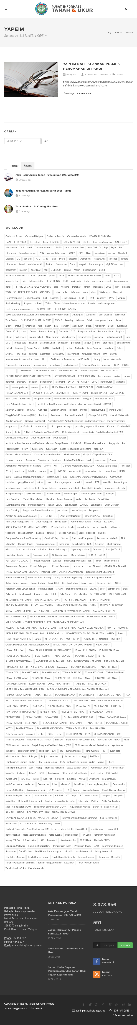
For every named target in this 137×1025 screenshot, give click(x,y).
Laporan (10, 259)
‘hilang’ (32, 773)
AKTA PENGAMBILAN (71, 572)
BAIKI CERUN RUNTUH (95, 639)
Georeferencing (14, 298)
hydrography (104, 376)
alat (56, 287)
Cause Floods (87, 583)
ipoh (86, 281)
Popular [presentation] (14, 166)
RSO (64, 477)
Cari (46, 141)
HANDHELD (94, 248)
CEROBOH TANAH (42, 678)
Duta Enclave (25, 851)
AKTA (102, 555)
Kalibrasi (54, 298)
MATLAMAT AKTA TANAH (101, 617)
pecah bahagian (25, 533)
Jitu (45, 270)
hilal (56, 326)
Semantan (11, 851)
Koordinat (35, 270)
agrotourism (118, 745)
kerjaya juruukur (117, 443)
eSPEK (110, 634)
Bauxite (50, 499)
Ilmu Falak (21, 354)
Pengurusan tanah (62, 846)
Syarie (62, 259)
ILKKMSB (76, 443)
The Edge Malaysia (15, 857)
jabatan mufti (123, 343)
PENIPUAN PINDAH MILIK (80, 740)
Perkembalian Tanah (80, 522)
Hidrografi (11, 253)
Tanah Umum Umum (38, 857)
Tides (48, 303)
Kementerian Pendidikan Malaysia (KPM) (102, 432)
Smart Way (103, 499)
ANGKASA (84, 359)
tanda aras (64, 544)
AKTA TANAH (41, 611)
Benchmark (56, 415)
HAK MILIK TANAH (16, 684)
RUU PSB (25, 779)
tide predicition (36, 281)
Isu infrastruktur (14, 784)
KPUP (82, 298)
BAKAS (31, 410)
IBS (61, 751)
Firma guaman (92, 751)
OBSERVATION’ (105, 387)
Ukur (88, 253)
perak (8, 287)
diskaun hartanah (90, 790)
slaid (52, 427)
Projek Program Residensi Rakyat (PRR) (51, 745)
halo (40, 326)
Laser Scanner (94, 348)
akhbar (45, 387)
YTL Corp (71, 796)
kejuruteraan (84, 337)
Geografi (117, 292)
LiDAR (93, 589)
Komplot (106, 796)
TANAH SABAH (14, 723)
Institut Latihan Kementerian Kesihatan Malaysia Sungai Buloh (37, 443)
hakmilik (107, 482)
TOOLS (58, 320)
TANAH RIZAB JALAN (17, 678)
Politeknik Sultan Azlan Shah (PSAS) (41, 432)
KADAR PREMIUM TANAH (50, 661)
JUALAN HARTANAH (109, 740)
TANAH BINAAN (50, 673)
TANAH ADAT (83, 706)
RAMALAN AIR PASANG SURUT (84, 276)
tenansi (50, 533)
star (117, 287)
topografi (10, 533)
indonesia (98, 287)
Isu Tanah (90, 499)
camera (42, 471)
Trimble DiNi (115, 410)
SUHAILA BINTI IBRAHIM (96, 74)
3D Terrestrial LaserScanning (97, 242)
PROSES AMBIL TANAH (73, 712)
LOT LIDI (115, 639)
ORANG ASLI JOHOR (17, 667)
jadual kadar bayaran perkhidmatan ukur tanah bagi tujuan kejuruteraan (67, 971)
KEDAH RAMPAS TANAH (19, 600)
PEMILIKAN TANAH (110, 650)
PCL (37, 259)
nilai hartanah (12, 757)
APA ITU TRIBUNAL (117, 628)
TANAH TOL (12, 673)
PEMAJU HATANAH (99, 600)
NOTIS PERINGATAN (75, 600)
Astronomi (85, 259)
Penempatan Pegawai (16, 566)
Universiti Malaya (91, 354)
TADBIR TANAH (14, 717)
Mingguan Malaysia (15, 846)
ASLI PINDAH (80, 701)
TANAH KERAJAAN (65, 695)
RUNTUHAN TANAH (42, 605)
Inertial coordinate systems (102, 303)
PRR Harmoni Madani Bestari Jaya (92, 745)
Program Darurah (14, 460)
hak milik (68, 851)
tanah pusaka (96, 773)
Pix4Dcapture (53, 494)
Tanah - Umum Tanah (88, 863)
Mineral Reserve (36, 505)
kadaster (72, 259)
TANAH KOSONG (94, 673)
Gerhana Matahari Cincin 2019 (78, 466)
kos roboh (52, 840)
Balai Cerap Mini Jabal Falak (78, 561)
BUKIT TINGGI (99, 393)
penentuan (110, 471)
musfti (9, 326)
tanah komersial (84, 851)
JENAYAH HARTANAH (106, 678)
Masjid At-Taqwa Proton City (97, 455)
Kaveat (97, 522)
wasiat (101, 762)
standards (91, 315)
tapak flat (47, 779)
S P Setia (59, 779)
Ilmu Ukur (108, 516)
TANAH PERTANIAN (85, 650)
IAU (44, 359)
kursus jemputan (63, 482)
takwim (42, 550)
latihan (40, 482)
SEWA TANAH (52, 717)
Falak (53, 259)
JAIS (41, 840)
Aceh (31, 404)
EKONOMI (116, 706)
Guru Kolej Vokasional (17, 438)
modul (78, 482)
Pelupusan (94, 510)
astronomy (58, 354)
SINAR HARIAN (74, 734)
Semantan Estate (43, 796)
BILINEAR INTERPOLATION (20, 276)
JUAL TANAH (93, 566)
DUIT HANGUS (98, 594)
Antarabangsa (96, 264)
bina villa (10, 773)
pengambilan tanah (56, 253)
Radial (17, 432)
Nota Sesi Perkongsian (34, 835)
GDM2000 (116, 477)
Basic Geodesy (13, 303)
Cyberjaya (94, 779)
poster (59, 734)
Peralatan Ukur (105, 332)
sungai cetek (117, 768)
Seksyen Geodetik (15, 410)
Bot (121, 248)
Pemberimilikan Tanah (62, 527)
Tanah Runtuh (38, 583)
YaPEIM (118, 32)
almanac (126, 287)
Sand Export (71, 505)
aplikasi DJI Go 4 (34, 494)
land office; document (91, 494)
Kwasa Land (11, 779)
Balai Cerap (65, 594)
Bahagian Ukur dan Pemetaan (96, 365)
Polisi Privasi (35, 1008)
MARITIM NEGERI (68, 371)
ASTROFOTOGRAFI (64, 376)
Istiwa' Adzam (49, 488)
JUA (128, 695)
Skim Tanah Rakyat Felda (74, 773)
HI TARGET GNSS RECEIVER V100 (32, 287)
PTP (97, 482)
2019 (8, 471)
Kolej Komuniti (97, 410)
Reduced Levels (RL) (75, 415)
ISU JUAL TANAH (82, 678)
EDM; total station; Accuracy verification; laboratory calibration (37, 315)
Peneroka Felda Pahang (39, 578)
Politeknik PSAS (92, 516)
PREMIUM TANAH (114, 661)
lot (100, 471)
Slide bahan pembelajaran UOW (50, 807)
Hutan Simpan (79, 510)
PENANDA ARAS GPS (17, 393)
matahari (76, 287)
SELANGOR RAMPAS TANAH (71, 605)
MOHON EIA (72, 639)
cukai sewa (37, 449)
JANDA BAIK (117, 393)
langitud (120, 332)
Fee (27, 555)
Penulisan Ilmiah (82, 846)
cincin (87, 287)
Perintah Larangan (58, 550)
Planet (98, 561)
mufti (97, 343)
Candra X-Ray (51, 538)
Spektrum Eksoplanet (82, 538)
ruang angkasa (111, 561)
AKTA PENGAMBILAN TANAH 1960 (25, 634)
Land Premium (13, 499)
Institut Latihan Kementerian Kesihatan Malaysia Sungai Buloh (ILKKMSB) (74, 404)
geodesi (42, 276)
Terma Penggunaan (14, 1008)
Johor (54, 784)
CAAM (59, 589)
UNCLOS (61, 471)
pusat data (115, 751)
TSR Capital (112, 773)
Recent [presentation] (28, 166)
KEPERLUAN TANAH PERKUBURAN (25, 689)
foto (128, 337)
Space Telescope (87, 533)
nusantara (45, 354)
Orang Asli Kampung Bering (68, 578)
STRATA (92, 555)
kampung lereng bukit (98, 784)
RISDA (122, 471)
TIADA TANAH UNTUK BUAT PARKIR (72, 645)
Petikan (95, 801)
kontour (43, 415)
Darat (72, 264)
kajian (48, 326)
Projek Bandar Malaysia (113, 790)
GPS (80, 253)
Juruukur (99, 544)
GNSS (72, 253)
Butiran (49, 264)
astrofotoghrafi (114, 337)
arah (111, 320)
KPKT (36, 779)
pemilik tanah (97, 829)
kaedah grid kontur (110, 527)
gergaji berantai (26, 482)
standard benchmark (76, 589)
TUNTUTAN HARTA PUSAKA (21, 712)
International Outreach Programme (79, 818)
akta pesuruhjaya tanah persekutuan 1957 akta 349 (47, 174)
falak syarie (20, 337)
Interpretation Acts (74, 248)
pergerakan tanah (26, 751)
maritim (23, 270)
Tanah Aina (53, 773)
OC (119, 734)
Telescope (125, 466)
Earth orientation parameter (20, 309)
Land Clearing (12, 510)
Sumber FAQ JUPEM (49, 824)
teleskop (113, 259)
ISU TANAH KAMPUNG (47, 600)
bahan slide (11, 824)
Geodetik (123, 253)
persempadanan (19, 387)
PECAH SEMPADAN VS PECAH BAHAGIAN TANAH (57, 617)
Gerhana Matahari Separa (18, 455)
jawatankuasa (121, 281)
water (117, 376)
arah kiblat (108, 343)
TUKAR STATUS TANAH (109, 695)
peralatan (75, 343)
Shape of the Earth (33, 303)
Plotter (83, 410)
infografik (83, 801)
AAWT (47, 466)
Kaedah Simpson (14, 421)
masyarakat (73, 354)
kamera (124, 259)
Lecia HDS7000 (51, 242)
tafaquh (87, 343)
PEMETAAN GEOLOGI (17, 561)
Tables (68, 348)
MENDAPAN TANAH (115, 566)
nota (85, 292)
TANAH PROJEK (43, 695)
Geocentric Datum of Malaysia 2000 (88, 477)
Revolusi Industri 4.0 (107, 538)
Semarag (30, 460)
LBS (67, 790)
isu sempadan (71, 835)
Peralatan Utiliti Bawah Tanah (20, 589)
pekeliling (10, 801)
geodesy (101, 298)
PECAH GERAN (42, 656)
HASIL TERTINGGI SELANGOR (91, 684)
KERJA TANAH (37, 684)
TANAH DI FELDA (71, 673)
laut (51, 471)
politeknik (76, 281)
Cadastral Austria (55, 236)
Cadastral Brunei (14, 236)
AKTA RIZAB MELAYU (42, 667)
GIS (22, 248)
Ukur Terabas (59, 438)
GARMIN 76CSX (71, 242)
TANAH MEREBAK (84, 656)
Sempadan (61, 264)
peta (95, 527)
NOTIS (9, 728)
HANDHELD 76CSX (16, 242)
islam (118, 320)
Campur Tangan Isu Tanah (98, 578)
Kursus (111, 253)
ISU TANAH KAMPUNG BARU (79, 717)
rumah (25, 745)
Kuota (76, 790)
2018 (46, 348)
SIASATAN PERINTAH (104, 611)
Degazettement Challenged (100, 572)
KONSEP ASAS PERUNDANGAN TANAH (27, 527)
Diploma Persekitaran (95, 443)
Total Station (12, 320)
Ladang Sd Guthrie (15, 790)
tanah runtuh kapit (36, 790)
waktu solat (100, 460)
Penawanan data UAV (114, 488)
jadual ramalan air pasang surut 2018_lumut (43, 190)
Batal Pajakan (78, 555)
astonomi (60, 382)
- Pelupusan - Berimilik (109, 857)
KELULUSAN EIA (54, 639)
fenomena (30, 326)
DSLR (8, 343)
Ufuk (54, 594)
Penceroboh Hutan (15, 578)
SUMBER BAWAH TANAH (19, 661)
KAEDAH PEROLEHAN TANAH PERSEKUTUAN (31, 628)
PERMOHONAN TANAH (18, 695)
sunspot (57, 561)
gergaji (67, 270)
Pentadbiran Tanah (104, 399)
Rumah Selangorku (39, 566)
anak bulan (77, 326)
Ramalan (19, 348)
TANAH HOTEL (94, 723)
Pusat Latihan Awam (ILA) (18, 639)
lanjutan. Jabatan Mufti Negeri (29, 477)
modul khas (40, 427)
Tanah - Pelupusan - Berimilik (20, 863)
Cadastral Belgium (34, 236)
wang (39, 768)
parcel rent (62, 510)
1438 (111, 326)
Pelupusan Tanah (42, 399)
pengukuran (106, 382)
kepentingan (120, 482)
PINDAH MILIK (55, 634)
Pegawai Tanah (48, 572)
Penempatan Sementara (18, 365)
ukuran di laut (36, 337)
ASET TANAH (101, 706)
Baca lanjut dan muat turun (78, 93)
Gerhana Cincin (72, 455)
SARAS (9, 354)
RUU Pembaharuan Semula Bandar (77, 762)
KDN (126, 740)
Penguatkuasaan (86, 857)
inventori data (41, 594)
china (57, 292)
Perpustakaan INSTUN (17, 449)
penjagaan (63, 343)
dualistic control (31, 488)
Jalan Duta (79, 784)
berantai (10, 382)
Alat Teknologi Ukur (70, 516)
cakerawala (99, 259)
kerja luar (10, 482)
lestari (28, 796)
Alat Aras (42, 410)
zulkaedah (122, 326)
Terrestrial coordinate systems (69, 303)
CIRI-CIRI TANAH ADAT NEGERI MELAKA (81, 628)
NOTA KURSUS (28, 824)
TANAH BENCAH (62, 656)
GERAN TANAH (34, 717)
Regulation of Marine (79, 807)
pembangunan (13, 488)
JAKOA (84, 505)
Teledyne (108, 348)
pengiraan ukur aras (45, 544)
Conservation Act (44, 248)
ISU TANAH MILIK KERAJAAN (107, 701)
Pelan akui (11, 594)
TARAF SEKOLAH (15, 740)
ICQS (87, 734)
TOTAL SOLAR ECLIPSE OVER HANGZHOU (28, 292)
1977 (112, 298)
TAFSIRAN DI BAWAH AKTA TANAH (71, 611)
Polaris (120, 348)
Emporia (71, 779)
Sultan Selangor (29, 757)
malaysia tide (12, 281)
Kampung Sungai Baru (39, 846)
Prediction (57, 348)
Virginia (121, 298)
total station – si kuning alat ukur (37, 206)
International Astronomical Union (22, 359)
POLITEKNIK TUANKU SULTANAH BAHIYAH (51, 812)
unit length (77, 315)
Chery (111, 762)
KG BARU (109, 522)
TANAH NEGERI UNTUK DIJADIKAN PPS (49, 650)
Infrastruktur (29, 840)
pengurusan (11, 427)
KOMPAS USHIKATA (100, 236)
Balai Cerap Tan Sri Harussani (20, 734)
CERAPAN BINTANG (45, 371)
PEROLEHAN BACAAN (64, 387)
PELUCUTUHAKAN (16, 617)
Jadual (9, 348)
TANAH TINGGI (30, 673)
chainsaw (21, 382)
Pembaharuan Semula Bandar (20, 762)
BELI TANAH (31, 723)
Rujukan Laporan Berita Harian (60, 801)
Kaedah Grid (123, 427)
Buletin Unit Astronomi (30, 801)
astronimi (99, 337)
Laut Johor (77, 566)
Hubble (102, 533)
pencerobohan (13, 835)
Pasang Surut (33, 348)
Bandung (56, 460)
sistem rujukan (47, 343)
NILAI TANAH (103, 645)
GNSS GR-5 (121, 242)
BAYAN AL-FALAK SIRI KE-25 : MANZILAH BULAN (32, 818)
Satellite (32, 471)
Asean (113, 460)
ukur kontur (29, 550)
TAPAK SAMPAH (115, 673)
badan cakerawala (112, 359)
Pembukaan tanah (99, 768)
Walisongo (105, 292)
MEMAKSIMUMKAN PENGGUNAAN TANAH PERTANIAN (78, 689)
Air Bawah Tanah (60, 555)
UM (105, 354)
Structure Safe (104, 583)
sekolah (33, 382)
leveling (69, 320)
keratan (34, 387)
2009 (108, 287)
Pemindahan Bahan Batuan (67, 399)
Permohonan (39, 365)
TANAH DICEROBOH (117, 723)
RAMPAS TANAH (25, 728)
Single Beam (61, 522)
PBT (8, 701)
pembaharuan (109, 779)
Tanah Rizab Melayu (33, 499)
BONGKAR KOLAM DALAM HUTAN (85, 634)
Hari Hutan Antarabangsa (48, 851)
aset (31, 768)
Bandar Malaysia (14, 796)
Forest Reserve (64, 499)
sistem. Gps (53, 477)
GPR (45, 259)
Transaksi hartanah (54, 768)
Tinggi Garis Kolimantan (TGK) (21, 415)
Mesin (77, 270)
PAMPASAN (38, 706)
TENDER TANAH (48, 712)
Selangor (110, 494)
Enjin (113, 248)
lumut (107, 276)
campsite (10, 751)
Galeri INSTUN (58, 410)
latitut (9, 337)
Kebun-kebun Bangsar (17, 583)
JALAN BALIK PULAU (58, 701)
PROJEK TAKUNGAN (17, 605)
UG (18, 259)
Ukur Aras (11, 264)
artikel (41, 734)
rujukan (33, 343)
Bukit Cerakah (112, 505)
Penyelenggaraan (27, 253)
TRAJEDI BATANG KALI (18, 656)
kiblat (93, 292)
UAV (23, 332)
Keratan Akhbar (68, 840)
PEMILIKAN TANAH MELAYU (28, 701)
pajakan (40, 533)
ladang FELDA (13, 840)
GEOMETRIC (44, 309)
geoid (102, 270)
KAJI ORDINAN (117, 594)
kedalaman (11, 270)
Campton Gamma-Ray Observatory (23, 538)
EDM (91, 298)
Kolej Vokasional (70, 432)
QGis (50, 734)
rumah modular (73, 751)
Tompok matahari (41, 561)
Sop (106, 248)
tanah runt (62, 667)
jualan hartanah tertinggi (74, 757)
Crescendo (43, 784)
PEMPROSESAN (86, 376)
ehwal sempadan (89, 371)
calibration (120, 315)
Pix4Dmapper (71, 494)
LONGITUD (25, 371)
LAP (54, 751)
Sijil (45, 298)
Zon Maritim (80, 594)
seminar (33, 354)
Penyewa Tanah (40, 555)
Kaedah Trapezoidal (35, 421)
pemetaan (100, 253)
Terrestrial (35, 242)
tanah (49, 482)
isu (7, 387)
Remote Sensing (47, 332)
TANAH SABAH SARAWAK (112, 717)
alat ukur (28, 259)
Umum (37, 639)
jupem (52, 276)
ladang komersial (103, 851)
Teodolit (73, 410)
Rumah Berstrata (60, 566)
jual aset (21, 773)
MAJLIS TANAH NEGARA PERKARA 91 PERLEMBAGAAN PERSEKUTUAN (45, 622)
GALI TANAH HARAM (17, 706)
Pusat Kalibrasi (45, 589)
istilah (61, 276)
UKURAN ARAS (109, 371)
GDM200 (56, 270)
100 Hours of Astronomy (62, 359)
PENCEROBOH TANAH (101, 712)
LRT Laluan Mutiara (88, 796)
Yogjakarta (43, 460)
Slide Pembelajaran (111, 801)
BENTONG (11, 399)
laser (102, 589)
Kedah (79, 499)
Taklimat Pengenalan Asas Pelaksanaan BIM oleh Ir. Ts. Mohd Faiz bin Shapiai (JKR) (46, 829)
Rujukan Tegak (25, 544)
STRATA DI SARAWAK (111, 605)
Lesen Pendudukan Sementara (75, 449)
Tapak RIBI (112, 829)
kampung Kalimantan (104, 835)
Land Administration (16, 404)
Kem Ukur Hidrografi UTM (19, 522)
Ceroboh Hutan (70, 583)
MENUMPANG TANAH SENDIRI (84, 661)
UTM (57, 466)
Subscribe (125, 945)
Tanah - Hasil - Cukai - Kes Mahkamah (25, 868)
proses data (20, 343)
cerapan (65, 326)
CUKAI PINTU (62, 678)
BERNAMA (85, 840)
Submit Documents (15, 505)
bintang (96, 359)
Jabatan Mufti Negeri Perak (78, 460)
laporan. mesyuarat (101, 281)
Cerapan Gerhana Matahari (47, 455)
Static (8, 432)
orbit (125, 589)
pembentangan (64, 427)
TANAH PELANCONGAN (50, 728)
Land (29, 248)
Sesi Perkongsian (108, 818)
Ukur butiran (52, 337)
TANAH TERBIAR (108, 667)
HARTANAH (76, 723)
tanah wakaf (25, 594)
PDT (104, 751)
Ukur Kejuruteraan (40, 438)
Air (121, 264)
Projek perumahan (50, 757)
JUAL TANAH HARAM (60, 684)
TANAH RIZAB (86, 695)
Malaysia (79, 348)
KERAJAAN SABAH (104, 734)
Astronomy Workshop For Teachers (23, 466)
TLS (123, 538)
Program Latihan (86, 332)
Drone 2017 (12, 332)
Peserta (121, 634)
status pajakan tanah (77, 768)
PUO (65, 281)
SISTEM (59, 740)
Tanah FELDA (55, 505)
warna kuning (83, 527)
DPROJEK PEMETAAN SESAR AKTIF (51, 393)
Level (22, 264)
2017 (116, 276)
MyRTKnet (111, 264)
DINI (89, 320)
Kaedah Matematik (119, 415)
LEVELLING (53, 281)
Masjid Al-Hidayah (91, 488)
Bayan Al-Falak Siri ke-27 (105, 807)
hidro (8, 477)
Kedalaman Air (35, 264)
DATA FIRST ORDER (78, 382)
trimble (80, 320)
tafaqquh (75, 292)
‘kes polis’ (118, 796)
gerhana (65, 287)
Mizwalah (10, 544)
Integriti (87, 399)
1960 (59, 248)
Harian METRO (102, 840)
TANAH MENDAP (15, 650)
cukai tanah (51, 449)
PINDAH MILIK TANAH (39, 740)
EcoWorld (94, 757)
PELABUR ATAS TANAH (59, 706)
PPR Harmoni (12, 745)
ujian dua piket (13, 550)
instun (18, 326)
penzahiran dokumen (112, 846)
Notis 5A (98, 449)
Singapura (120, 382)
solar (65, 292)
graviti (113, 354)
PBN (41, 253)
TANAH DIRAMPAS (76, 728)
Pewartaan (54, 365)
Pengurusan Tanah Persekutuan (38, 510)
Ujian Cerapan (69, 298)
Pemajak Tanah (112, 550)
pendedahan (46, 382)
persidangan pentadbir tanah (89, 427)
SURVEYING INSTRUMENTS (36, 320)
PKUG (125, 365)
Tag (109, 32)
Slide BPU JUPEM (15, 812)
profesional (26, 427)
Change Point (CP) (97, 415)
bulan (89, 326)
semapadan (90, 471)
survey (126, 376)
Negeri (82, 264)
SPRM (93, 605)
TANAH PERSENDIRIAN (83, 667)
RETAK (101, 656)
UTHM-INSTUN (48, 516)
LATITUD (10, 371)
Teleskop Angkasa (66, 533)
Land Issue (96, 505)
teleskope (19, 471)
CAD (96, 846)
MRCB (82, 779)
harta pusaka (55, 835)
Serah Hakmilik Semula (63, 857)
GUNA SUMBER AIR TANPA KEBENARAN (27, 645)
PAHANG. (25, 399)
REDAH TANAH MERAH (18, 611)
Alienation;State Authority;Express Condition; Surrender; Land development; (86, 421)
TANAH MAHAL (98, 728)
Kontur (110, 427)
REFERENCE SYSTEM (65, 309)
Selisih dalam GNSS (82, 544)
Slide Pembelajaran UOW (18, 807)
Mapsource (11, 248)
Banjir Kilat (53, 583)
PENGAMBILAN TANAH (54, 723)
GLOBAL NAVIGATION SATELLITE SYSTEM (28, 376)
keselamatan (89, 270)
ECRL (42, 773)
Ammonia (97, 550)
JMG (94, 382)
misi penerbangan (14, 494)
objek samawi (114, 544)
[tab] (14, 165)
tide (24, 281)
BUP (116, 365)
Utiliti (118, 583)
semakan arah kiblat (69, 488)
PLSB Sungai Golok (47, 762)
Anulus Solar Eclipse (107, 466)
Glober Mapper (32, 298)
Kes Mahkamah (70, 365)
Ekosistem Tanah (14, 555)
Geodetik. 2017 (67, 332)
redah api (29, 784)
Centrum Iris (119, 784)
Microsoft (65, 784)
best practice (105, 315)
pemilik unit (114, 589)
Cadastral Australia (76, 236)
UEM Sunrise (55, 790)
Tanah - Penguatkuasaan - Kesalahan (56, 863)
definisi (88, 482)
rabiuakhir (100, 326)
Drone (32, 332)
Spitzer (64, 538)
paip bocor (44, 751)
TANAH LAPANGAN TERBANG (22, 572)
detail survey (68, 337)
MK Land (86, 835)
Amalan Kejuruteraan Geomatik (21, 516)
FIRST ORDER (86, 387)
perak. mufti (75, 471)
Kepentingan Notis (79, 550)
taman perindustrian (16, 768)
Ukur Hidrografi (44, 522)
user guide (100, 320)
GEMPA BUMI (80, 393)
